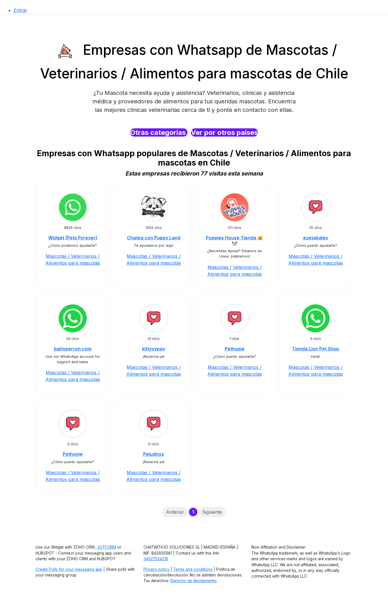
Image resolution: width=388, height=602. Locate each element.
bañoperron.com (72, 349)
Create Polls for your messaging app (69, 569)
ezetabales (315, 238)
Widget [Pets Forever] (72, 238)
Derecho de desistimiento (193, 580)
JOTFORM (106, 547)
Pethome (235, 349)
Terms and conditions (192, 569)
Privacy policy (156, 569)
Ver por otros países (224, 132)
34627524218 (155, 559)
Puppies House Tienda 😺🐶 (234, 240)
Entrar (20, 10)
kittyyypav (153, 349)
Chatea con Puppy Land (153, 238)
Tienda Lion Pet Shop (315, 349)
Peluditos (153, 454)
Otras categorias (158, 132)
